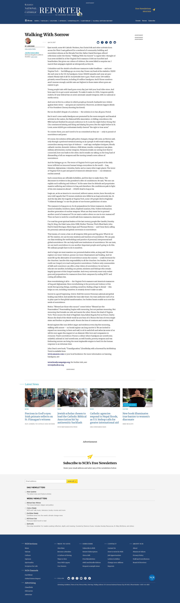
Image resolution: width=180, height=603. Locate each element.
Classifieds (29, 587)
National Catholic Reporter (152, 578)
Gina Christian (95, 427)
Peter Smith (62, 427)
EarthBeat (86, 21)
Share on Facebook (102, 42)
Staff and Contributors (141, 559)
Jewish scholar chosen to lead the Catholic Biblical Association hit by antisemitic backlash (72, 418)
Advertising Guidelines (64, 584)
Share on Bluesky (98, 42)
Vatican (44, 21)
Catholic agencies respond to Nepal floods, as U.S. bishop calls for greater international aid (104, 418)
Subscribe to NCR (89, 548)
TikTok (89, 578)
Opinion (62, 21)
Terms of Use (74, 584)
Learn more (34, 57)
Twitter (73, 578)
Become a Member (64, 552)
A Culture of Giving (65, 555)
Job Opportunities (114, 555)
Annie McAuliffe (128, 424)
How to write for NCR (115, 552)
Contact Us (112, 548)
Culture (53, 21)
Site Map (90, 584)
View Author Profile (30, 49)
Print (114, 42)
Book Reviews (130, 405)
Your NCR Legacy (64, 562)
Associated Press (71, 427)
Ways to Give (62, 559)
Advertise (28, 595)
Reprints (111, 566)
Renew (144, 21)
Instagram (85, 578)
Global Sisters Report (103, 21)
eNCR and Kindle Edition (92, 562)
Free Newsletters (89, 559)
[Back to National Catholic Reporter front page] (53, 11)
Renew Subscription (90, 552)
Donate (138, 21)
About (135, 548)
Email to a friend (110, 42)
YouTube (81, 578)
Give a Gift (86, 555)
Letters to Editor (114, 559)
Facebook (77, 578)
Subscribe (151, 21)
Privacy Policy (138, 555)
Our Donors (62, 566)
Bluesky (68, 578)
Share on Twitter (106, 42)
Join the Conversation (32, 53)
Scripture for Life (31, 566)
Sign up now (147, 11)
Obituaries (29, 591)
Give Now (61, 548)
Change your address (115, 562)
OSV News (51, 424)
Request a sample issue (91, 566)
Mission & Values (139, 552)
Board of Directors (139, 562)
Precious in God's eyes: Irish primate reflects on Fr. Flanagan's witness (39, 416)
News (36, 21)
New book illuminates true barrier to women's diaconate (136, 416)
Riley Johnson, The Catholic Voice (36, 424)
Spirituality (73, 21)
